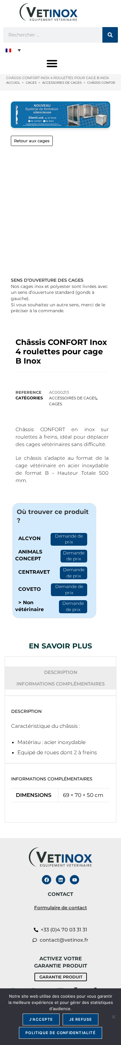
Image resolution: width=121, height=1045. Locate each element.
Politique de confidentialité (60, 1032)
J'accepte (41, 1019)
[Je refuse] (113, 1017)
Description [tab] (60, 672)
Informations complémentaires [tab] (60, 684)
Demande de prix (69, 539)
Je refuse (80, 1019)
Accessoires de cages (72, 398)
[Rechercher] (110, 35)
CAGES (55, 404)
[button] (13, 50)
